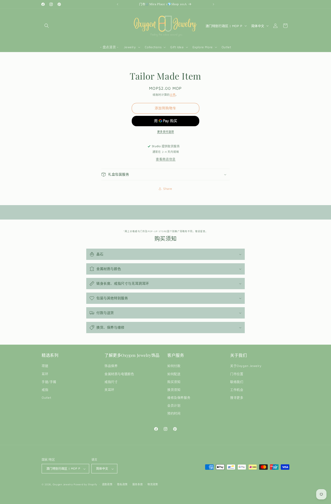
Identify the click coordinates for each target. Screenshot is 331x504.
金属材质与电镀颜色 (119, 374)
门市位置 (236, 374)
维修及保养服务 (178, 398)
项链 (45, 366)
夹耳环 (109, 390)
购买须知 (173, 382)
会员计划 (173, 406)
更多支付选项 (165, 131)
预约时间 (173, 413)
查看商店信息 (166, 159)
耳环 (45, 374)
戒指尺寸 (111, 382)
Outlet (46, 398)
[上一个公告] (117, 4)
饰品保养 (111, 366)
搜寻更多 (236, 398)
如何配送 (173, 374)
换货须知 (173, 390)
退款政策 (107, 484)
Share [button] (167, 188)
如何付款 (173, 366)
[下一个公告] (213, 4)
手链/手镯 (49, 382)
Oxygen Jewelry (63, 484)
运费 (172, 94)
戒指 (45, 390)
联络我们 (236, 382)
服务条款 (137, 484)
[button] (47, 26)
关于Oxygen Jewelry (246, 366)
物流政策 (152, 484)
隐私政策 (122, 484)
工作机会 (236, 390)
